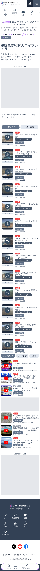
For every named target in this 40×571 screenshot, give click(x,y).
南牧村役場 (22, 145)
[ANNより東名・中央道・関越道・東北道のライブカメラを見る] (20, 390)
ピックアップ (8, 356)
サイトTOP (5, 14)
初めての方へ (7, 555)
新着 (34, 356)
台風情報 (6, 21)
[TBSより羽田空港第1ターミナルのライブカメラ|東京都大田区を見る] (20, 378)
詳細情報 (20, 143)
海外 (25, 526)
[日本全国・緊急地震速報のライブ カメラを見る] (20, 365)
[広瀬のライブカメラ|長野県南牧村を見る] (7, 189)
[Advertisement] (20, 88)
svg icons (18, 559)
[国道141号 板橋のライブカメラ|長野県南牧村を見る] (7, 258)
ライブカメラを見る (23, 139)
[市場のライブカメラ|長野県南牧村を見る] (7, 224)
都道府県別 (14, 14)
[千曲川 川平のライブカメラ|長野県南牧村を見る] (7, 206)
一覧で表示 (10, 127)
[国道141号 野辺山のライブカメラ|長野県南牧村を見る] (7, 344)
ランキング (22, 356)
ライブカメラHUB (23, 558)
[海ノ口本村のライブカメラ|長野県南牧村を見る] (7, 172)
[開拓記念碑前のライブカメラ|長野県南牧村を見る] (7, 275)
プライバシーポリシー (30, 555)
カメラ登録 (5, 535)
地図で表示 (29, 127)
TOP (6, 34)
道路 (23, 15)
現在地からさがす (27, 568)
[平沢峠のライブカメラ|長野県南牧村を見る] (7, 310)
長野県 (29, 34)
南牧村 (6, 37)
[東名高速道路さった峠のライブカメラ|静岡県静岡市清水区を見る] (20, 442)
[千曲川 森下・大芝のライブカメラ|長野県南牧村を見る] (7, 154)
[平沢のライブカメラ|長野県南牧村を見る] (7, 293)
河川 (32, 15)
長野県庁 (22, 335)
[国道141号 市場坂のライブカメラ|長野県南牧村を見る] (7, 241)
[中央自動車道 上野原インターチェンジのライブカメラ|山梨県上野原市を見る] (20, 418)
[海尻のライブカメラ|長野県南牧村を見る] (7, 137)
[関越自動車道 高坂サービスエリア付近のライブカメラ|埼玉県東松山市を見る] (20, 430)
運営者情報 (17, 555)
